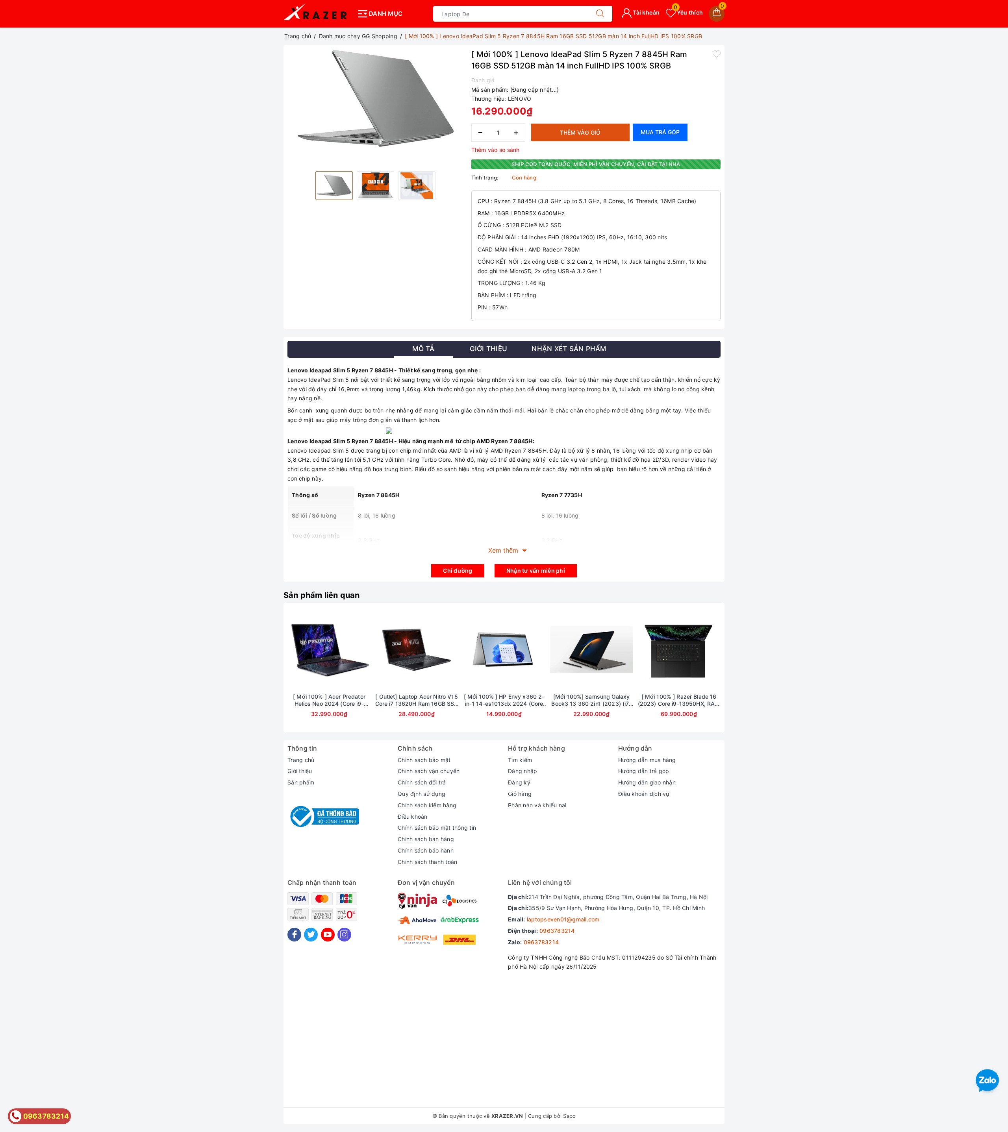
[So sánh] (366, 650)
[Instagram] (344, 934)
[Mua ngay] (467, 650)
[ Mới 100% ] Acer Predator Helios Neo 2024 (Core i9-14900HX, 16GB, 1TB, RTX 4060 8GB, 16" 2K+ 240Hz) (329, 700)
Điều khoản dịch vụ (643, 793)
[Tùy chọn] (292, 650)
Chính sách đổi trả (422, 782)
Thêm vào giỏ (580, 132)
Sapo (569, 1116)
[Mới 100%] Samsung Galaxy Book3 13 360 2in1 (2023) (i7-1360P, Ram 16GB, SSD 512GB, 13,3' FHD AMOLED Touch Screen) (591, 700)
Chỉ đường (457, 570)
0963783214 (557, 930)
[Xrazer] (318, 14)
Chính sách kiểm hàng (427, 805)
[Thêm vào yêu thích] (717, 53)
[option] (375, 98)
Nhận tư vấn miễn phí (535, 570)
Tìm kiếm (520, 760)
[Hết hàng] (379, 650)
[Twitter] (311, 934)
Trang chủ (300, 760)
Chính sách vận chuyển (429, 771)
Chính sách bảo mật (424, 760)
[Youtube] (328, 934)
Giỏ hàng (520, 793)
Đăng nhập (522, 771)
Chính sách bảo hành (426, 850)
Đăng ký (519, 782)
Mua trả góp (660, 132)
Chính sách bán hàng (426, 839)
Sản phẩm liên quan (322, 595)
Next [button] (742, 673)
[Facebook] (294, 934)
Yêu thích (688, 12)
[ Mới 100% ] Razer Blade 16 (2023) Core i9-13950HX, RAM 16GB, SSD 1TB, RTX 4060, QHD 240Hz (679, 700)
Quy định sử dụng (421, 793)
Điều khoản (413, 816)
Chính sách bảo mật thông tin (437, 827)
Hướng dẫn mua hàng (647, 760)
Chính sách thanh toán (427, 861)
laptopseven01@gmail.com (563, 919)
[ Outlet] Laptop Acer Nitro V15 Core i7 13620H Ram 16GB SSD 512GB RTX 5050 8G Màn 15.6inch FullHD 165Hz (416, 700)
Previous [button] (266, 673)
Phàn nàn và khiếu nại (537, 805)
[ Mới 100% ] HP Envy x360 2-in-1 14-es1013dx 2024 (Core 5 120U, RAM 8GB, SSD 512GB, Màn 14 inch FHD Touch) (504, 700)
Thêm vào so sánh (495, 149)
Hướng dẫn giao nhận (647, 782)
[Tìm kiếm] (600, 14)
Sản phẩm (300, 782)
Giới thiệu (299, 771)
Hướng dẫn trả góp (643, 771)
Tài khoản (646, 12)
